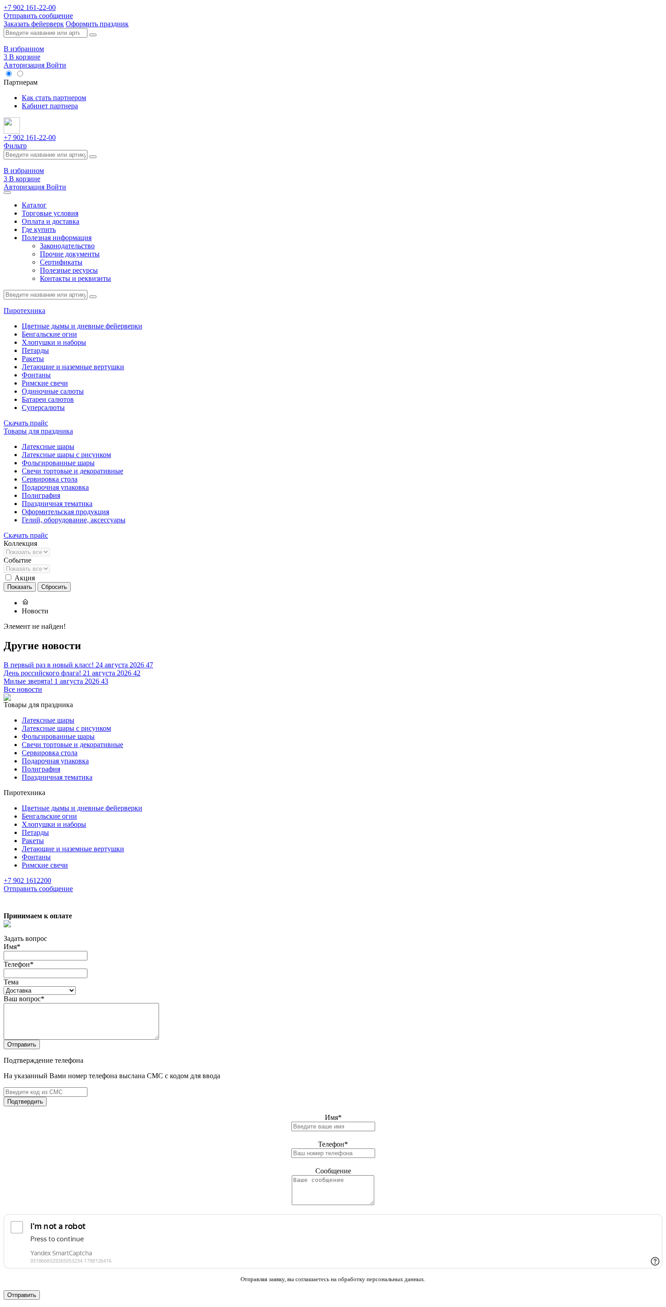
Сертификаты (61, 262)
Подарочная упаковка (55, 487)
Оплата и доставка (50, 221)
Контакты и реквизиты (75, 278)
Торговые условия (50, 213)
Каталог (34, 205)
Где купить (39, 229)
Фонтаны (36, 375)
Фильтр (15, 146)
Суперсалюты (43, 407)
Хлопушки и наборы (54, 342)
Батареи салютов (48, 399)
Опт (32, 74)
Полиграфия (41, 495)
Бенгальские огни (49, 334)
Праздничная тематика (57, 503)
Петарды (35, 350)
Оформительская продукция (65, 512)
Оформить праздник (97, 24)
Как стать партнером (54, 97)
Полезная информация (57, 237)
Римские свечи (45, 383)
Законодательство (67, 246)
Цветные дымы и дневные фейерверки (82, 326)
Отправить (21, 1044)
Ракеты (33, 358)
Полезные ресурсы (69, 270)
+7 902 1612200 (27, 880)
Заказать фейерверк (34, 24)
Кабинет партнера (50, 106)
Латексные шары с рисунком (66, 454)
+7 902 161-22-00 (30, 7)
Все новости (23, 689)
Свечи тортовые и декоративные (72, 471)
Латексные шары (48, 446)
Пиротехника (24, 310)
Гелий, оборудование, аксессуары (73, 520)
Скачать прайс (26, 423)
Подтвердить (25, 1101)
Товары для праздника (38, 431)
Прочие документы (70, 254)
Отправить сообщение (38, 15)
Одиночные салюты (53, 391)
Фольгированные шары (58, 463)
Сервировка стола (49, 479)
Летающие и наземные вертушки (73, 367)
